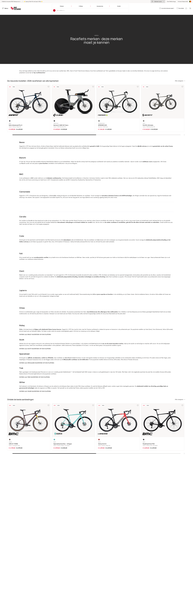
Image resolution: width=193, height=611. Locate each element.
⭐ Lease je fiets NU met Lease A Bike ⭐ (33, 1)
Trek (20, 372)
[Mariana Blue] (9, 121)
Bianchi (23, 163)
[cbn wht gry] (143, 439)
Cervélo (30, 220)
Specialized (68, 358)
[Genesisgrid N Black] (54, 121)
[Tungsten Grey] (143, 121)
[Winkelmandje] (190, 8)
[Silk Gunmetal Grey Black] (99, 121)
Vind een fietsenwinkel (183, 1)
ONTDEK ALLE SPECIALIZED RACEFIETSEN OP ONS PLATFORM (36, 363)
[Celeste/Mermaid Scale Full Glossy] (54, 439)
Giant (20, 275)
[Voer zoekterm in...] (54, 10)
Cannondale (53, 195)
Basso (84, 148)
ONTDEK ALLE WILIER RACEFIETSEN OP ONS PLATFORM (35, 391)
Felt (78, 257)
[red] (99, 439)
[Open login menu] (186, 8)
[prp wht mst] (9, 439)
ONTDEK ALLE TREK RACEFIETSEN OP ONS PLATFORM (34, 377)
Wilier (49, 388)
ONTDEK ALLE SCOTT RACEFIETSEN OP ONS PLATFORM (35, 349)
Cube (98, 240)
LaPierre (94, 294)
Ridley (21, 329)
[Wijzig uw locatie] (190, 1)
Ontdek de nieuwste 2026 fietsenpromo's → (11, 1)
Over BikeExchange (171, 1)
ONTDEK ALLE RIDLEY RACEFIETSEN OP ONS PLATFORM (35, 334)
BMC (32, 178)
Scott (93, 343)
